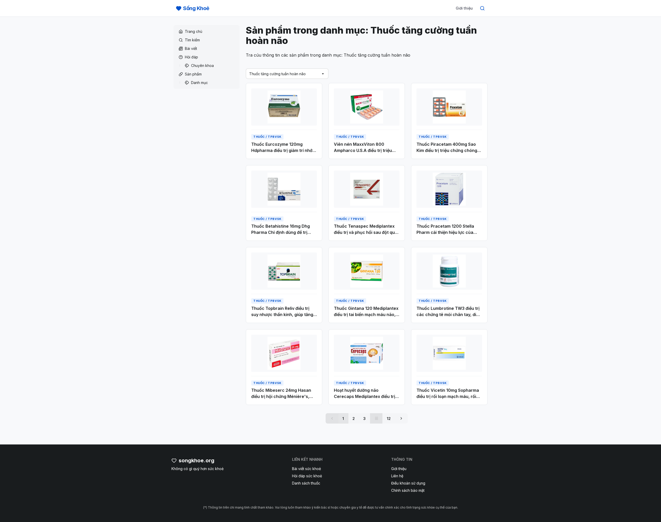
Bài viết (191, 48)
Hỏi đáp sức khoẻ (307, 476)
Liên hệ (397, 476)
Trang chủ (193, 31)
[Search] (482, 8)
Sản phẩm (193, 74)
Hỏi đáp (191, 57)
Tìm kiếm (192, 40)
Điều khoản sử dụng (408, 483)
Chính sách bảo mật (407, 490)
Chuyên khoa (202, 65)
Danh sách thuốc (306, 483)
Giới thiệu (464, 8)
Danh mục (199, 82)
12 (389, 418)
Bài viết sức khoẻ (306, 468)
